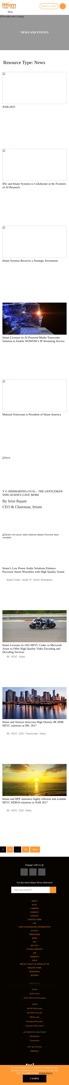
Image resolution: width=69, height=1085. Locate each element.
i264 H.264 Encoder (34, 1008)
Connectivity (34, 1040)
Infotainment (34, 1036)
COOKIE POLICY (45, 1073)
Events (34, 931)
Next (35, 849)
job (34, 953)
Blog (34, 905)
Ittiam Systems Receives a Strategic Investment (30, 260)
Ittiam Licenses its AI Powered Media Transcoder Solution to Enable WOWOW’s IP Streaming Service (33, 339)
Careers (35, 908)
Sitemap (34, 975)
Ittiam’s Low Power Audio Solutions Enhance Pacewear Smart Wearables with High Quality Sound (33, 570)
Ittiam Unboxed (34, 949)
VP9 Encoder (34, 1017)
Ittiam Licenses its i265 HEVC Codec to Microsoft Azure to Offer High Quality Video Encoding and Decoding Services (32, 649)
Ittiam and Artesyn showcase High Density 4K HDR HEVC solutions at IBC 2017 (33, 723)
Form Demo (34, 934)
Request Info (49, 6)
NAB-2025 (8, 106)
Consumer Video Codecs (35, 1026)
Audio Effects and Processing (34, 998)
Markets (34, 957)
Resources (35, 972)
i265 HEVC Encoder (34, 1013)
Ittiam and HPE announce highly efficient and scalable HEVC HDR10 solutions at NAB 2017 (34, 800)
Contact (34, 916)
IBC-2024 (34, 945)
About (34, 901)
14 (25, 849)
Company (34, 912)
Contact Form (34, 919)
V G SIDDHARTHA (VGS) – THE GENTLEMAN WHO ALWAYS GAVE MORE (32, 499)
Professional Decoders (34, 1021)
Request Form (34, 968)
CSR (34, 923)
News (34, 960)
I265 (34, 942)
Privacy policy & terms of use (34, 964)
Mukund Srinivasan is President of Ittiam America (31, 414)
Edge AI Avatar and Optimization (34, 927)
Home (34, 938)
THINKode (34, 1051)
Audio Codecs (34, 993)
